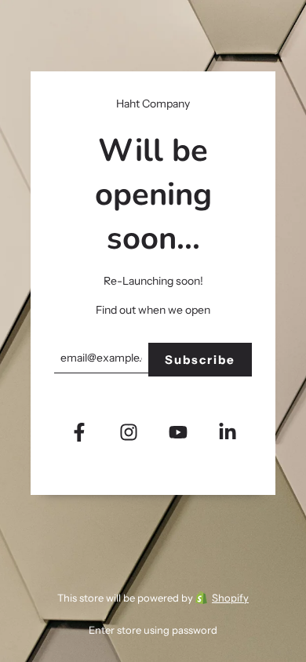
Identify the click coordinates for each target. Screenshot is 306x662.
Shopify (230, 597)
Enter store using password (153, 630)
